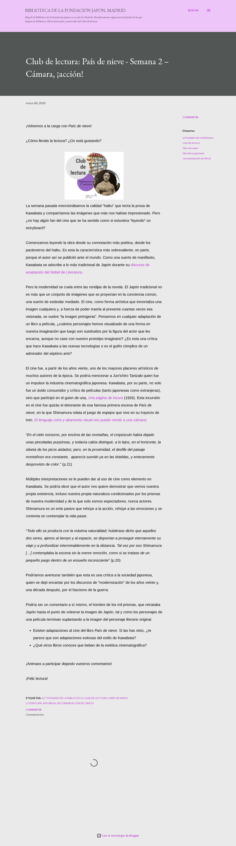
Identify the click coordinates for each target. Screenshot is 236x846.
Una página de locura (105, 398)
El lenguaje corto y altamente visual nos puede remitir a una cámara (90, 420)
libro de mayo (190, 148)
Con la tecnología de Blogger (120, 835)
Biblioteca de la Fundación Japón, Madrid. (75, 10)
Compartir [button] (190, 117)
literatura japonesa (193, 153)
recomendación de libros (197, 158)
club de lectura (191, 142)
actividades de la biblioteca (198, 137)
